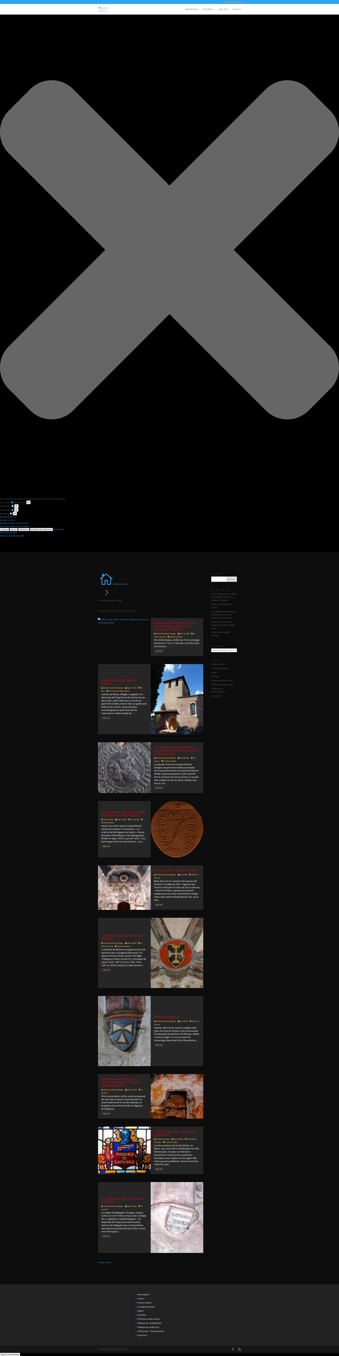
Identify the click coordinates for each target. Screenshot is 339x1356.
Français (237, 2)
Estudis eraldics (176, 637)
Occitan (227, 2)
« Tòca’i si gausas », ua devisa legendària (175, 1133)
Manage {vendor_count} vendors (14, 523)
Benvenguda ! (144, 1294)
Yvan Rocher (108, 819)
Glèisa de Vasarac (166, 1017)
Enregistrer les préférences (41, 529)
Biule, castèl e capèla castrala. (175, 870)
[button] (169, 250)
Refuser (14, 529)
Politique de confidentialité (12, 536)
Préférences (23, 529)
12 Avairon (135, 819)
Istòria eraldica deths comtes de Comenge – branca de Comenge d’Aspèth (175, 626)
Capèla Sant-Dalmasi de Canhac (118, 682)
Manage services (7, 520)
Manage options (7, 517)
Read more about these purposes (15, 526)
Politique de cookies (9, 532)
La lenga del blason (219, 668)
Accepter (4, 529)
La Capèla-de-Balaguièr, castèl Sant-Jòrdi (123, 1200)
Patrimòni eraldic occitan (119, 691)
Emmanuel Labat (163, 1139)
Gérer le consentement (10, 1354)
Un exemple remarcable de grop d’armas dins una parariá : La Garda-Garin (177, 750)
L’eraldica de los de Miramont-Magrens (123, 937)
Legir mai (158, 651)
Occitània (215, 676)
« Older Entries (104, 1262)
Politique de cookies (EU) (222, 684)
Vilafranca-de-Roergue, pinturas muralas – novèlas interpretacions (121, 1082)
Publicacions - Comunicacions (151, 1331)
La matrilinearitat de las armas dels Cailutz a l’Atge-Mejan (123, 813)
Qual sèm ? (216, 696)
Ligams (214, 672)
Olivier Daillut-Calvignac (166, 633)
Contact (141, 1298)
